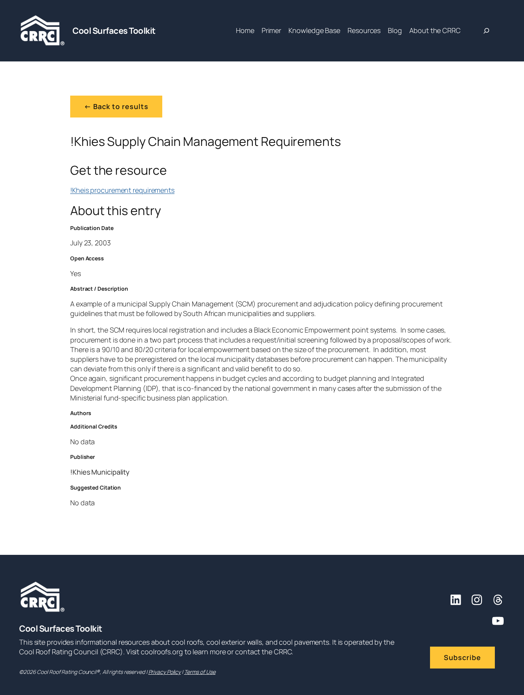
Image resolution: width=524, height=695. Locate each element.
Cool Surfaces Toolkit (114, 30)
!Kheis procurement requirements (122, 190)
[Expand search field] (486, 30)
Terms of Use (200, 671)
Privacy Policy (164, 671)
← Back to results (116, 106)
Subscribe (462, 657)
